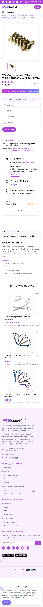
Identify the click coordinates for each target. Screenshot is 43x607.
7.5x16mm (10, 105)
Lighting (7, 489)
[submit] (38, 541)
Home (4, 15)
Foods (6, 482)
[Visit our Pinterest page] (21, 2)
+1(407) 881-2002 (27, 162)
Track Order (8, 517)
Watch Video (15, 174)
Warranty (20, 232)
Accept (6, 602)
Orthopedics (12, 15)
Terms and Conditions (12, 525)
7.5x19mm (10, 111)
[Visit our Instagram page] (10, 2)
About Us (7, 503)
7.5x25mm (10, 122)
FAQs (6, 510)
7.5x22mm (10, 117)
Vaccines (7, 478)
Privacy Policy (9, 521)
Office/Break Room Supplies (14, 486)
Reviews (23, 236)
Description (8, 232)
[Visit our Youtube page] (13, 2)
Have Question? (10, 236)
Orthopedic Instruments (26, 15)
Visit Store (21, 210)
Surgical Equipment (11, 475)
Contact (7, 506)
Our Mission (8, 514)
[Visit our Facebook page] (3, 2)
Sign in (37, 7)
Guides (32, 236)
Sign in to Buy (9, 129)
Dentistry (7, 467)
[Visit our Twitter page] (17, 2)
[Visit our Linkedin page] (7, 2)
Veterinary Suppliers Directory (14, 493)
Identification (9, 471)
